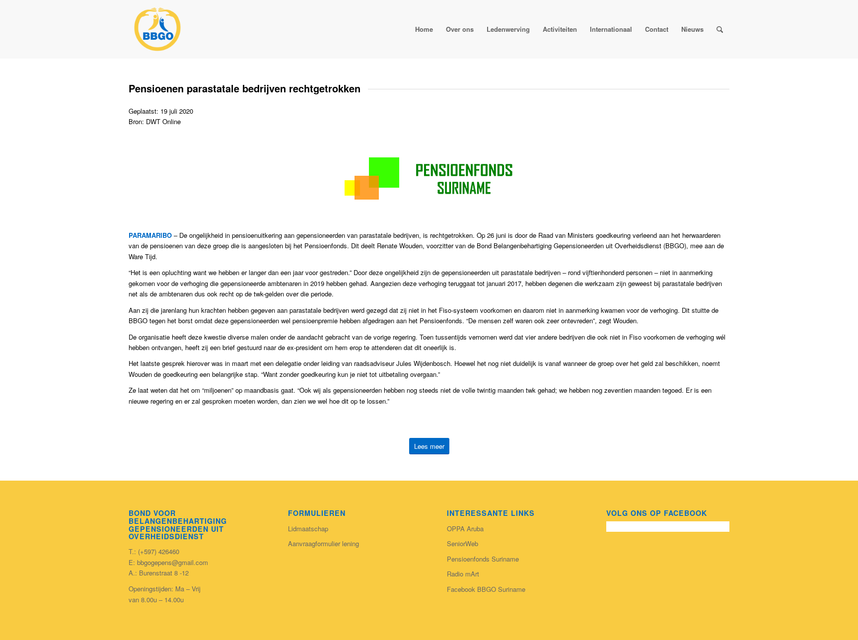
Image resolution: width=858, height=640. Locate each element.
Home (424, 29)
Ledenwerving (508, 29)
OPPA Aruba (465, 528)
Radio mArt (463, 573)
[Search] (719, 29)
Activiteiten (560, 29)
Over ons (460, 29)
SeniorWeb (462, 543)
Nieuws (692, 29)
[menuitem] (719, 29)
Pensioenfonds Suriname (483, 559)
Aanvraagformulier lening (323, 543)
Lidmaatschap (308, 528)
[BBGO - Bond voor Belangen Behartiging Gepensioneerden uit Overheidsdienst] (157, 29)
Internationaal (611, 29)
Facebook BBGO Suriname (486, 589)
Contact (656, 29)
